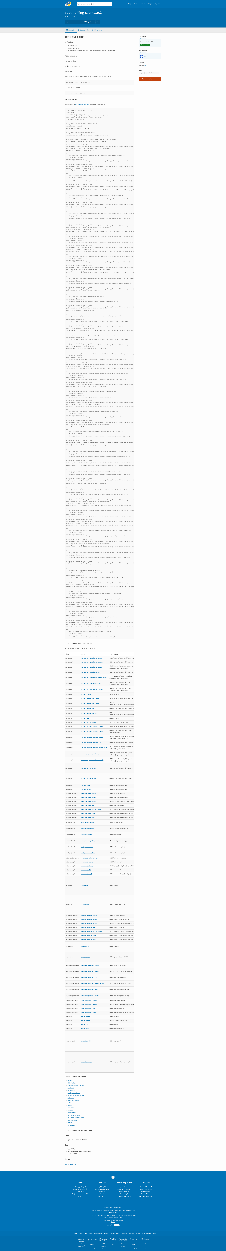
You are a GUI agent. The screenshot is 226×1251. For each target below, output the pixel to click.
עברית (143, 1233)
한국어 (154, 1233)
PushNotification (73, 1120)
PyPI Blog (101, 1187)
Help (129, 4)
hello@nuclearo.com (71, 1164)
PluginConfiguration (74, 1115)
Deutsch (118, 1233)
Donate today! (113, 1212)
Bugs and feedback (124, 1187)
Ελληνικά (113, 1233)
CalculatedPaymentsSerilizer (76, 1085)
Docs (135, 4)
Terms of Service (145, 1187)
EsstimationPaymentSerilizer (76, 1095)
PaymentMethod (72, 1113)
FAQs (79, 1196)
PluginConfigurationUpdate (76, 1118)
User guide (79, 1192)
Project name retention (79, 1194)
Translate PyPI (123, 1192)
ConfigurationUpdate (74, 1093)
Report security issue (146, 1189)
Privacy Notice (145, 1194)
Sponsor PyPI (124, 1194)
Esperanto (148, 1233)
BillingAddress (72, 1083)
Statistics (102, 1192)
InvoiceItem (71, 1108)
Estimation (71, 1098)
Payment (70, 1110)
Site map (113, 1222)
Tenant (70, 1123)
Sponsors (142, 4)
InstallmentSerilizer (73, 1100)
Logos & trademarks (102, 1194)
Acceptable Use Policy (145, 1196)
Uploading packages (79, 1189)
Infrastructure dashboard (101, 1189)
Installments (71, 1103)
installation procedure (82, 104)
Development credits (123, 1196)
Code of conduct (145, 1192)
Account (70, 1081)
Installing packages (79, 1187)
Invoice (70, 1105)
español (80, 1233)
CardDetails (71, 1088)
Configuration (72, 1090)
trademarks (129, 1215)
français (85, 1233)
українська (106, 1233)
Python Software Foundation (112, 1217)
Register (157, 4)
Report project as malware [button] (150, 79)
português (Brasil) (98, 1233)
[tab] (71, 30)
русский (138, 1233)
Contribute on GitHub (123, 1189)
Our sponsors (102, 1196)
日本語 (90, 1233)
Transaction (71, 1125)
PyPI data (142, 39)
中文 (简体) (124, 1233)
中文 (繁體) (131, 1233)
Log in (150, 4)
